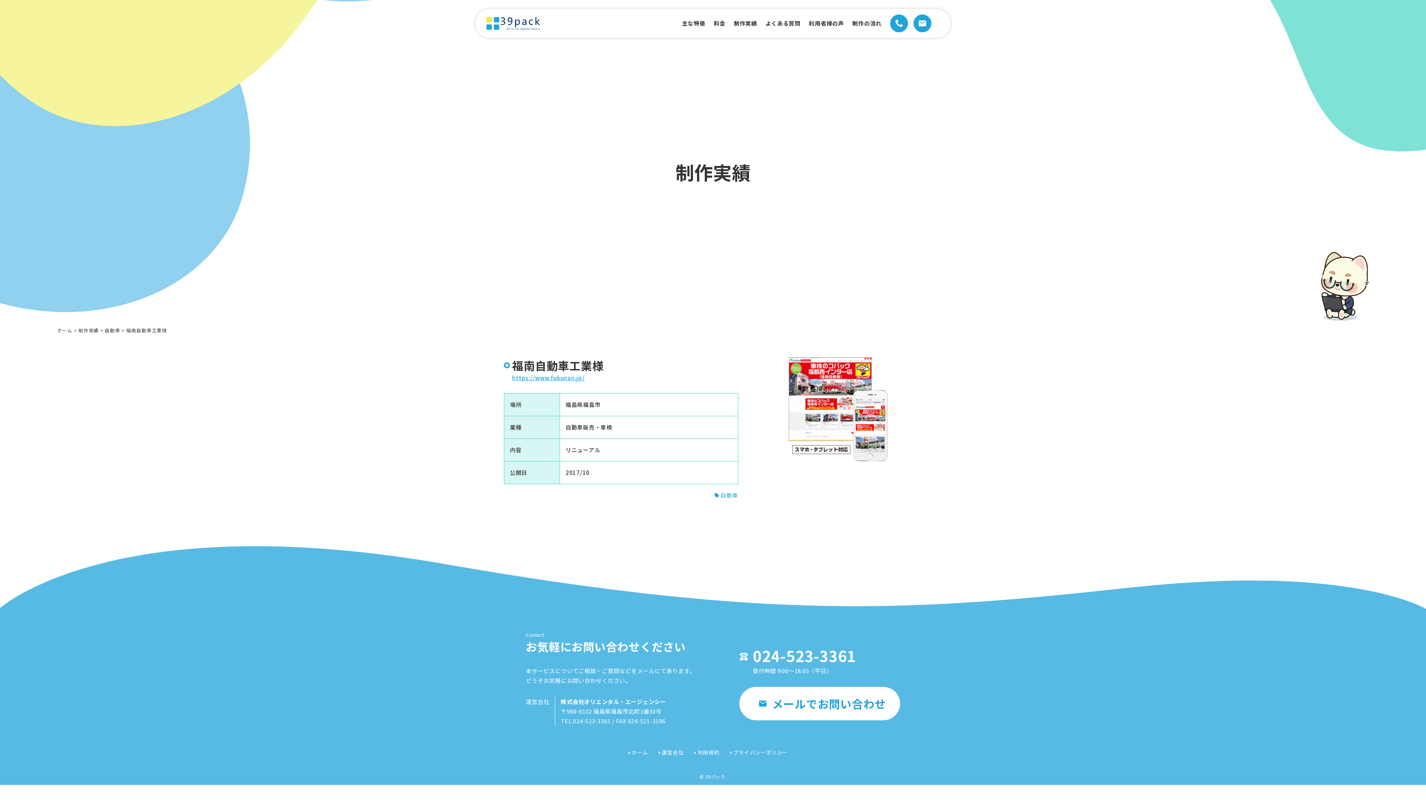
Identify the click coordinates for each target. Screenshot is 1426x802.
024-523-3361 (804, 655)
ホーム (64, 330)
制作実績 (745, 23)
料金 (720, 23)
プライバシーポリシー (760, 752)
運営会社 (673, 752)
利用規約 (708, 752)
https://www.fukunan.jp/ (548, 378)
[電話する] (899, 23)
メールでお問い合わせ (829, 703)
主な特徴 (693, 23)
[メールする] (922, 23)
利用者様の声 (826, 23)
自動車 (112, 330)
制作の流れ (867, 23)
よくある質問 (783, 23)
